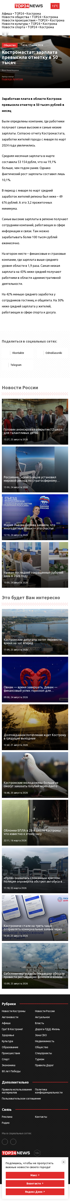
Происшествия (11, 1053)
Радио (6, 1122)
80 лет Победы (11, 1071)
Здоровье (8, 1035)
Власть (39, 1023)
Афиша (6, 1023)
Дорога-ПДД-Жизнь (47, 1029)
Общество (41, 1047)
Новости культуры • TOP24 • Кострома (29, 23)
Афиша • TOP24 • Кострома (21, 13)
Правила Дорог (44, 1065)
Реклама (7, 1116)
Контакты (41, 1116)
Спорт (6, 1059)
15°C (55, 6)
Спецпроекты (43, 1053)
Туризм (39, 1059)
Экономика (8, 1065)
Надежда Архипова (12, 79)
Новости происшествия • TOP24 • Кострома (33, 20)
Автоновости (10, 1017)
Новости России (45, 1011)
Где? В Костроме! (12, 1029)
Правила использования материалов (17, 1091)
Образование (10, 1047)
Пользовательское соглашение (21, 1098)
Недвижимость (44, 1041)
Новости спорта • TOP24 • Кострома (28, 27)
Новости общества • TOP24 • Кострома (30, 17)
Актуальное (42, 1017)
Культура (7, 1041)
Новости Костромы (13, 1011)
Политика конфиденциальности (49, 1091)
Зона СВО (41, 1035)
